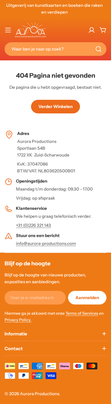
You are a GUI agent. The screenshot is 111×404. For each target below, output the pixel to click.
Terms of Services (81, 313)
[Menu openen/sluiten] (8, 30)
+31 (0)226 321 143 (33, 225)
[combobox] (55, 49)
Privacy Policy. (18, 319)
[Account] (91, 30)
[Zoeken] (98, 49)
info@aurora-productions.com (46, 243)
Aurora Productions (39, 393)
